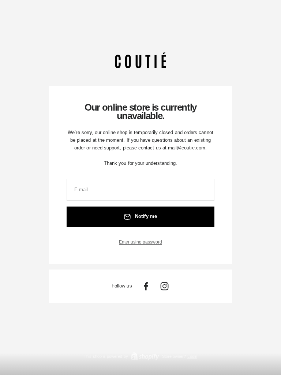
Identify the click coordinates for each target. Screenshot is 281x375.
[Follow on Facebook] (146, 286)
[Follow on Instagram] (164, 286)
